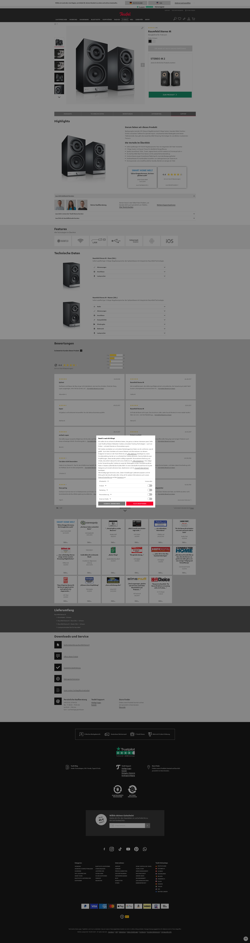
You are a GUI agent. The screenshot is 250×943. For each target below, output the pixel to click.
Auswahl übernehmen (112, 503)
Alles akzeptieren (139, 503)
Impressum (120, 477)
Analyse (101, 485)
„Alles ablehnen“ (132, 454)
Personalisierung (104, 494)
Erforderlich (102, 481)
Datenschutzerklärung (105, 477)
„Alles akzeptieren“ (138, 461)
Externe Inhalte (104, 499)
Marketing (102, 490)
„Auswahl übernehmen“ (142, 468)
